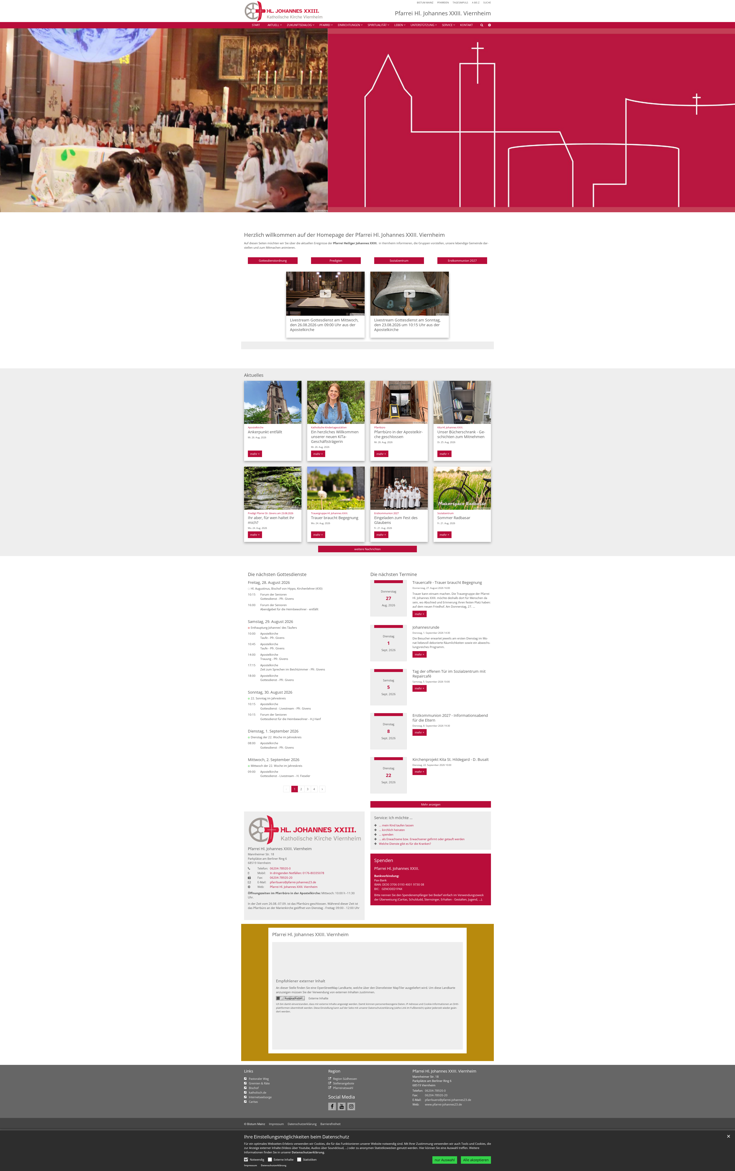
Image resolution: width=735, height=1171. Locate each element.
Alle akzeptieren (476, 1160)
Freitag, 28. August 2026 (269, 582)
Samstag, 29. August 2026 (270, 621)
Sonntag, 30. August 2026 (270, 692)
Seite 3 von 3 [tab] (374, 208)
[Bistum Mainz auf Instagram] (351, 1106)
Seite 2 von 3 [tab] (367, 208)
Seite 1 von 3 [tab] (361, 208)
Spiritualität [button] (377, 25)
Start (256, 25)
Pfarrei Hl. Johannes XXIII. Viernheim (280, 848)
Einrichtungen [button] (349, 25)
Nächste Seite (727, 120)
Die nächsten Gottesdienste (277, 574)
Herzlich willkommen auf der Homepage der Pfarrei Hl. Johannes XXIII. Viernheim (344, 234)
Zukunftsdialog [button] (299, 25)
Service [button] (447, 25)
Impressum (250, 1165)
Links (248, 1071)
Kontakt (466, 25)
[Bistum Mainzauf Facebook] (332, 1106)
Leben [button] (398, 25)
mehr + (255, 454)
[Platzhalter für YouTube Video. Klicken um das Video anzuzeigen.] (325, 294)
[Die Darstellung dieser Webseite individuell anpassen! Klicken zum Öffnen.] (487, 25)
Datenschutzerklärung (308, 1152)
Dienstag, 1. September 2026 (273, 731)
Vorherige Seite (7, 120)
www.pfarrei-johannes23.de (443, 1104)
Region (334, 1071)
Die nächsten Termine (393, 574)
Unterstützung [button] (422, 25)
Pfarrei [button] (324, 25)
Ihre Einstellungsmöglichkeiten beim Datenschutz (296, 1137)
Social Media (341, 1097)
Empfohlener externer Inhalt (300, 980)
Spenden (383, 860)
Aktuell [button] (273, 25)
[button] (479, 25)
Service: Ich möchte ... (393, 817)
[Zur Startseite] (283, 11)
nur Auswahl (445, 1160)
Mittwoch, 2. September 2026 (273, 759)
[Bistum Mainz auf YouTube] (341, 1106)
